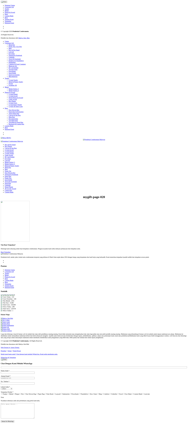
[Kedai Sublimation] (7, 325)
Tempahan (8, 21)
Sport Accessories (14, 75)
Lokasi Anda (5, 387)
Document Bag (13, 119)
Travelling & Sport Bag (16, 122)
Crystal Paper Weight (15, 105)
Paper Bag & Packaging (16, 112)
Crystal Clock (13, 103)
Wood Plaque (9, 187)
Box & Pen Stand (14, 50)
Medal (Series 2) (14, 90)
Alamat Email (5, 376)
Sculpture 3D (13, 85)
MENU (8, 138)
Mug (10, 48)
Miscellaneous (13, 76)
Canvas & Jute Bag (15, 115)
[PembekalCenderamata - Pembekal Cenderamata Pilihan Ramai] (94, 139)
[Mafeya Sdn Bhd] (7, 318)
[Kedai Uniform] (6, 331)
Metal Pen (12, 45)
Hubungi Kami (9, 23)
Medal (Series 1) (14, 89)
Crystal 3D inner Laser (16, 106)
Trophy (7, 9)
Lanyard (11, 52)
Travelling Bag (13, 120)
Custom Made (9, 16)
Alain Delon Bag (14, 113)
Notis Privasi (17, 351)
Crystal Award (13, 96)
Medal (7, 10)
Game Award (13, 99)
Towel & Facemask (15, 59)
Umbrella (11, 57)
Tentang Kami (9, 19)
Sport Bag (8, 183)
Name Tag (8, 171)
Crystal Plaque (13, 94)
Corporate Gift (9, 7)
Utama (7, 41)
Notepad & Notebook (15, 55)
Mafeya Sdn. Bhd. (24, 38)
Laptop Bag (8, 190)
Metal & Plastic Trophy (16, 82)
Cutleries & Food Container (17, 64)
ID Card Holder (13, 68)
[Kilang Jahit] (5, 329)
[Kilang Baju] (5, 324)
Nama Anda (5, 371)
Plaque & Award (10, 12)
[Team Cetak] (5, 322)
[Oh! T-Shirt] (5, 320)
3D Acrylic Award (10, 188)
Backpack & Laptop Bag (16, 124)
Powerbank (12, 71)
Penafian (3, 351)
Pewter (11, 83)
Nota (2, 397)
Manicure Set (13, 66)
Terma (9, 351)
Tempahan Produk (7, 392)
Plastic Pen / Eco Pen (15, 46)
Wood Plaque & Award (16, 98)
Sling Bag (12, 117)
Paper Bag (8, 176)
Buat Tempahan (6, 252)
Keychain (12, 53)
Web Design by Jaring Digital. (10, 347)
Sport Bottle (12, 73)
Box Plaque (12, 101)
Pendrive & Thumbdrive (16, 61)
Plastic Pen (8, 178)
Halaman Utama (10, 5)
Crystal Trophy (13, 80)
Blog (6, 17)
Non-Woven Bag (14, 110)
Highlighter (12, 62)
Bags (6, 14)
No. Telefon (5, 381)
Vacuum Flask (13, 69)
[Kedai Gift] (5, 327)
